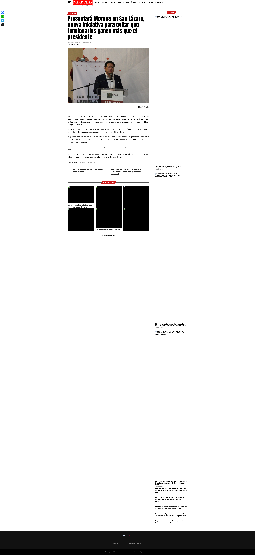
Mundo (113, 2)
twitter (123, 543)
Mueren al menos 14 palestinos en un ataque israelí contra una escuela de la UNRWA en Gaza (171, 483)
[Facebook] (2, 12)
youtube (139, 543)
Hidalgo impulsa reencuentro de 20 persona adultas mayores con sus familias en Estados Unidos (171, 490)
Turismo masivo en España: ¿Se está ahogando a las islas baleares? (168, 167)
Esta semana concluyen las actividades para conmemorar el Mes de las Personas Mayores (170, 499)
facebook (115, 543)
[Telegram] (2, 20)
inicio (97, 2)
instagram (131, 543)
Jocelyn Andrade (75, 44)
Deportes (142, 2)
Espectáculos (131, 2)
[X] (2, 24)
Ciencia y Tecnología (155, 2)
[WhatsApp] (2, 16)
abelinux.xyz (146, 552)
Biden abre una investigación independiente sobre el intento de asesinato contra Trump (170, 324)
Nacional (105, 2)
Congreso (83, 162)
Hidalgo (121, 2)
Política (92, 162)
